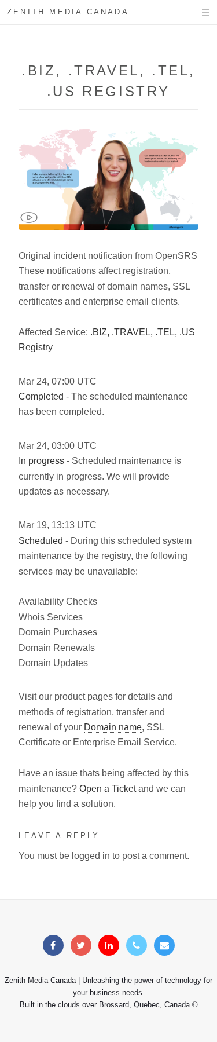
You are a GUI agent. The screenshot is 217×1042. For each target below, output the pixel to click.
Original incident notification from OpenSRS (108, 256)
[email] (164, 945)
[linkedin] (108, 945)
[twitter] (81, 945)
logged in (91, 856)
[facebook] (53, 945)
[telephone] (136, 945)
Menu (194, 12)
